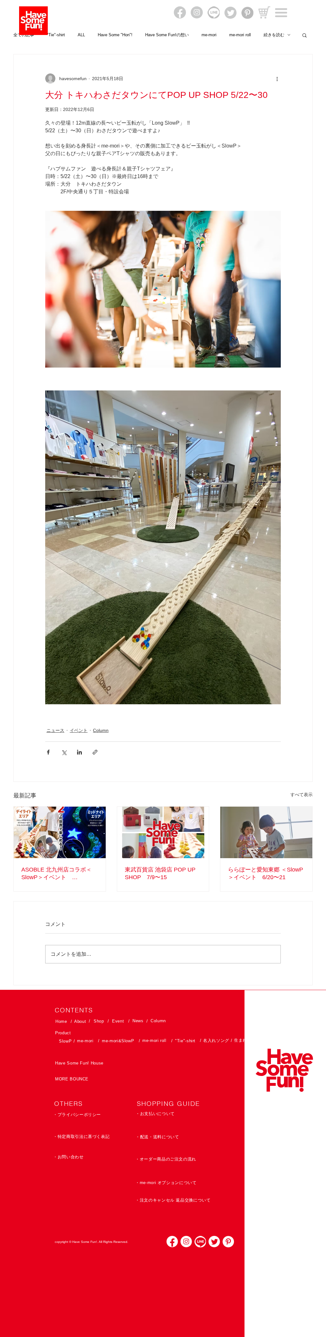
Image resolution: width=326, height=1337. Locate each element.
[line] (200, 1241)
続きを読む (274, 34)
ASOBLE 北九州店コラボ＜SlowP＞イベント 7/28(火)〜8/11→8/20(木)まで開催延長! (58, 873)
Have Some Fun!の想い (167, 34)
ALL (81, 34)
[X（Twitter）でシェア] (64, 752)
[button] (281, 12)
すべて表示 (301, 794)
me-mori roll (240, 34)
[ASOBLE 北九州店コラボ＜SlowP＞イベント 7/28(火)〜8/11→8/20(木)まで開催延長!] (60, 832)
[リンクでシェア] (95, 752)
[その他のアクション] (277, 78)
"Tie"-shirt (56, 34)
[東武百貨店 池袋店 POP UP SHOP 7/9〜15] (163, 832)
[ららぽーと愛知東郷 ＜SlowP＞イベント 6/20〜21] (266, 832)
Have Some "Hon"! (115, 34)
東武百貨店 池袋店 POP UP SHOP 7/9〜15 (160, 873)
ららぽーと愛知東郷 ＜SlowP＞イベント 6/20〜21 (265, 873)
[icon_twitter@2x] (214, 1241)
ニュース (55, 730)
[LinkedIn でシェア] (79, 752)
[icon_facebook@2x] (172, 1241)
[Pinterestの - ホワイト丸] (228, 1241)
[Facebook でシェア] (48, 752)
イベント (79, 730)
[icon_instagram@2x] (186, 1241)
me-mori (209, 34)
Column (101, 730)
